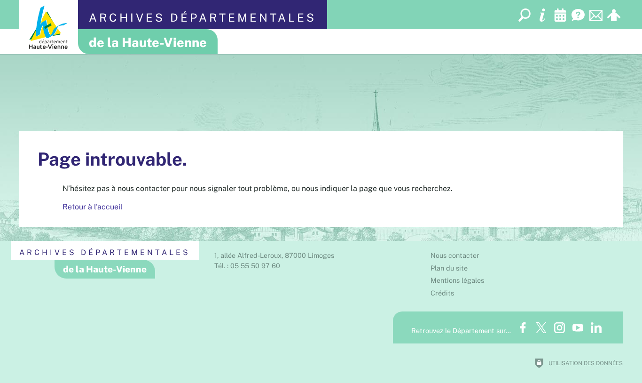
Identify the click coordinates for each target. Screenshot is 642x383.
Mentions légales (457, 280)
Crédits (442, 293)
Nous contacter (455, 255)
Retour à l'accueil (93, 206)
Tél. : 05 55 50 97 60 (247, 266)
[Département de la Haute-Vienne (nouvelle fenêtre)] (48, 27)
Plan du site (449, 268)
